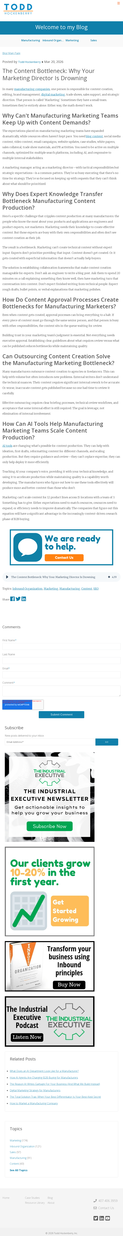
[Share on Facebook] (13, 599)
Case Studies (32, 1198)
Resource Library (35, 1202)
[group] (61, 577)
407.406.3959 (108, 1201)
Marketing (51, 588)
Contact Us (106, 1208)
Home (5, 1198)
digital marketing (53, 94)
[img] (109, 577)
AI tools (7, 446)
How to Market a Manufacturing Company (34, 1103)
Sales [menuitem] (93, 40)
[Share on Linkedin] (24, 599)
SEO (96, 588)
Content (86, 588)
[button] (7, 577)
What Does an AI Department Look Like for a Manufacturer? (44, 1071)
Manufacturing (69, 588)
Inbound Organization (27, 588)
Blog (50, 1198)
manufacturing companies (32, 89)
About (51, 1202)
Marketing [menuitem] (72, 40)
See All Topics (18, 1170)
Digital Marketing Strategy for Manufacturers (35, 1090)
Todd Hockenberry (29, 62)
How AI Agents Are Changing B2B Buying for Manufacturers (44, 1077)
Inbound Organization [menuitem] (55, 40)
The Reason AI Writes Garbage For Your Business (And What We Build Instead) (55, 1084)
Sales (15, 1152)
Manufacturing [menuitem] (30, 40)
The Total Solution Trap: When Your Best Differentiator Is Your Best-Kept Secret (55, 1097)
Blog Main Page (11, 53)
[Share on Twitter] (18, 599)
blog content (94, 136)
